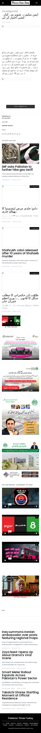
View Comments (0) (20, 106)
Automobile (34, 725)
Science (27, 725)
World (5, 725)
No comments (7, 22)
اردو (3, 723)
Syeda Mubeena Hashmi (8, 668)
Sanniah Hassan (7, 126)
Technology (19, 725)
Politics (13, 723)
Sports (19, 723)
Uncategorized (10, 11)
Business (25, 723)
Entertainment (34, 723)
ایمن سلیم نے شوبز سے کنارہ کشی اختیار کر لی (11, 134)
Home (7, 723)
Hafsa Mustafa (6, 180)
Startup (11, 725)
